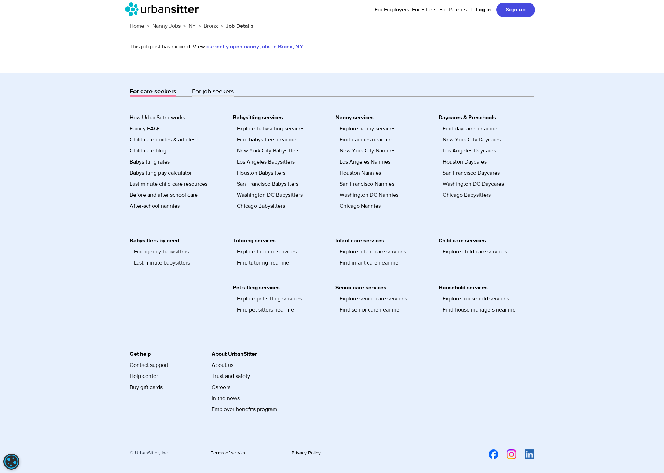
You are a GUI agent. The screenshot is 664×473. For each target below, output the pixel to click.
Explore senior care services (373, 298)
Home (137, 25)
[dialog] (11, 462)
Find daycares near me (470, 128)
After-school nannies (155, 206)
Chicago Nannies (360, 206)
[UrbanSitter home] (164, 9)
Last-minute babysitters (162, 262)
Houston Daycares (465, 161)
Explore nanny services (367, 128)
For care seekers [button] (153, 91)
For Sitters (424, 9)
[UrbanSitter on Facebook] (489, 454)
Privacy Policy (306, 453)
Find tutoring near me (263, 262)
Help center (144, 376)
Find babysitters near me (266, 139)
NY (192, 25)
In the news (226, 398)
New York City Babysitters (268, 150)
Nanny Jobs (166, 25)
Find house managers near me (479, 309)
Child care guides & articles (162, 139)
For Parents (453, 9)
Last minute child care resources (169, 183)
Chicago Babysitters (261, 206)
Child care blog (148, 150)
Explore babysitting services (270, 128)
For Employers (392, 9)
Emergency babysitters (161, 251)
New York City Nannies (367, 150)
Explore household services (476, 298)
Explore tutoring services (267, 251)
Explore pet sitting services (269, 298)
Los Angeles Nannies (365, 161)
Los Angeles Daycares (469, 150)
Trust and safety (231, 376)
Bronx (211, 25)
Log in (483, 9)
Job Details (239, 25)
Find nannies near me (366, 139)
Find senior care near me (369, 309)
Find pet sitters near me (265, 309)
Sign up (516, 9)
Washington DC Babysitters (270, 195)
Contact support (149, 365)
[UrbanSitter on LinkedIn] (525, 454)
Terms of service (229, 453)
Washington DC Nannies (369, 195)
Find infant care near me (369, 262)
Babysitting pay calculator (161, 172)
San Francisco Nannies (367, 183)
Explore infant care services (373, 251)
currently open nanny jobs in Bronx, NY (254, 46)
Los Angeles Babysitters (266, 161)
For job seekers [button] (213, 91)
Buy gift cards (146, 387)
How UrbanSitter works (157, 117)
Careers (221, 387)
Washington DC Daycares (473, 183)
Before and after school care (164, 195)
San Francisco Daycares (471, 172)
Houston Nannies (360, 172)
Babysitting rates (150, 161)
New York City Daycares (472, 139)
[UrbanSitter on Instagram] (507, 454)
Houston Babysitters (261, 172)
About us (222, 365)
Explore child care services (475, 251)
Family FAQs (145, 128)
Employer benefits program (244, 409)
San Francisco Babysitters (267, 183)
